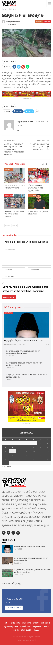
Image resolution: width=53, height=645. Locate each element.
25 (12, 459)
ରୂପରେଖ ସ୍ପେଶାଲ (11, 626)
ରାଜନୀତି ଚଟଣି (25, 626)
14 (33, 451)
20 (26, 455)
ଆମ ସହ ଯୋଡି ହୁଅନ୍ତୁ (11, 583)
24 (5, 459)
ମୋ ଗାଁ (15, 630)
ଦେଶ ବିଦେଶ (8, 313)
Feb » (9, 466)
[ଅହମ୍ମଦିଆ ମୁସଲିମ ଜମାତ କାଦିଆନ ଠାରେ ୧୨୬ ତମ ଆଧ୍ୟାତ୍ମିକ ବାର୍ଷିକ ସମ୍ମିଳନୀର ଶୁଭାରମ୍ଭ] (7, 561)
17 (5, 455)
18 (12, 455)
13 (26, 451)
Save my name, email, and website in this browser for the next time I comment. (25, 289)
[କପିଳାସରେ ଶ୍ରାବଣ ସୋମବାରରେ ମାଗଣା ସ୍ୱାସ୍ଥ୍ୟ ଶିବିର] (38, 175)
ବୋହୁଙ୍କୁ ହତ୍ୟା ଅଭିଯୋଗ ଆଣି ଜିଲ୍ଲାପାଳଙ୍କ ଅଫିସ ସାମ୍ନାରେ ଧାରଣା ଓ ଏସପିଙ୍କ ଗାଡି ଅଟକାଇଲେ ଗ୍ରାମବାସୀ (14, 149)
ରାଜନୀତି (36, 623)
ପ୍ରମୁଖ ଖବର (47, 21)
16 (47, 451)
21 (33, 455)
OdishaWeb (32, 640)
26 (19, 459)
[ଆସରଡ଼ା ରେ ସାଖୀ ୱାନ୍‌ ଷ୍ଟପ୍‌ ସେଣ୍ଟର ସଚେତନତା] (14, 175)
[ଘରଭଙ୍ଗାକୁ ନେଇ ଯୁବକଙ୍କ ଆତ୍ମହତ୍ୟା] (38, 201)
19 (19, 455)
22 (40, 455)
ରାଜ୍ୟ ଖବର (15, 623)
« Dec (4, 466)
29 (40, 459)
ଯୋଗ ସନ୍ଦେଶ (26, 630)
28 (33, 459)
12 (19, 451)
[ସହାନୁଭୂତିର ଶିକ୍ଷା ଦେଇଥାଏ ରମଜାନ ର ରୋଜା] (26, 325)
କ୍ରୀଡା (46, 626)
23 (47, 455)
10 (5, 451)
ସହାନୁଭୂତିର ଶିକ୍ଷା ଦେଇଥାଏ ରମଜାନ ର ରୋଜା (23, 340)
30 (47, 459)
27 (26, 459)
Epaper (37, 630)
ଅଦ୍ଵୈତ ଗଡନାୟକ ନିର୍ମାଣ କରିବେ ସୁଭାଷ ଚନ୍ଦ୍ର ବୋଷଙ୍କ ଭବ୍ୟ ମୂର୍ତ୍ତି (39, 146)
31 (5, 463)
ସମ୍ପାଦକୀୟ (37, 626)
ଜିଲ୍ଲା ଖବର (39, 21)
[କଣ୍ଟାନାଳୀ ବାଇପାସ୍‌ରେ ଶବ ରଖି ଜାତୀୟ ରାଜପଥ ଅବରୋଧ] (14, 201)
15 (40, 451)
